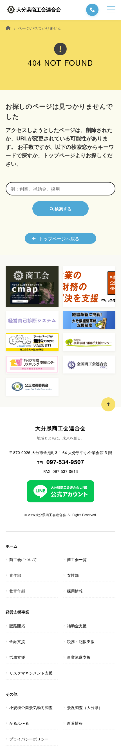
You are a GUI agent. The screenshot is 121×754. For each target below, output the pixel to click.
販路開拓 (17, 625)
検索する (62, 209)
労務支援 (17, 657)
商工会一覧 (77, 559)
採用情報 (75, 591)
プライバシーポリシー (29, 739)
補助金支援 (77, 625)
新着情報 (75, 723)
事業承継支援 (79, 657)
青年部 (15, 575)
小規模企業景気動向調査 (31, 707)
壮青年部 (17, 591)
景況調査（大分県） (84, 707)
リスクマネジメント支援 (31, 673)
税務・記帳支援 (81, 641)
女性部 (73, 575)
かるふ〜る (19, 723)
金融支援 (17, 641)
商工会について (23, 559)
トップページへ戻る (59, 238)
